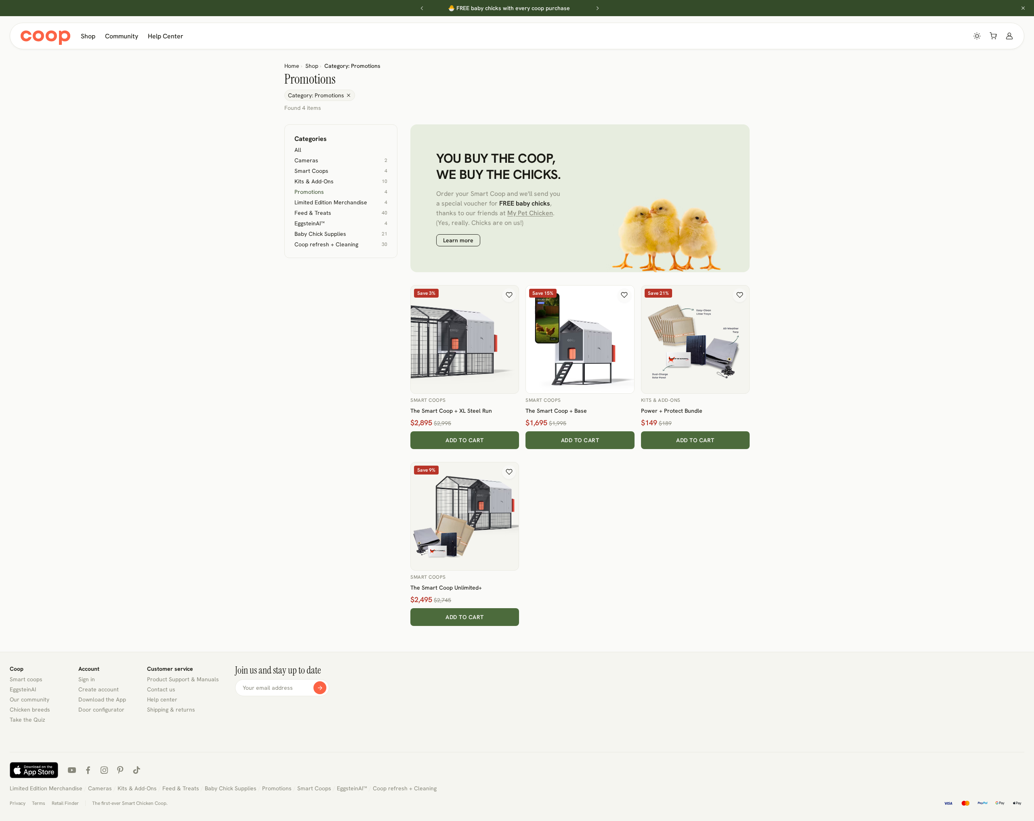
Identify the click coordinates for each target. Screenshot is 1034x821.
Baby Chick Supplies (230, 788)
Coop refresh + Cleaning (405, 788)
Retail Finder (65, 803)
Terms (38, 803)
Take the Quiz (27, 719)
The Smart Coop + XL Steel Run (451, 410)
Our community (29, 699)
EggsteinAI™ (352, 788)
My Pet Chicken (530, 213)
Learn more (458, 240)
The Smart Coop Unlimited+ (446, 587)
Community (121, 36)
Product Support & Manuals (183, 679)
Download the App (102, 699)
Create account (98, 689)
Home (291, 65)
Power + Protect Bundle (671, 410)
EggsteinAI (23, 689)
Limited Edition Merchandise (46, 788)
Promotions (277, 788)
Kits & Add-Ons (661, 400)
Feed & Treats (180, 788)
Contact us (161, 689)
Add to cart (465, 440)
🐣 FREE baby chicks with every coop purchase (509, 8)
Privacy (17, 803)
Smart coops (26, 679)
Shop (88, 36)
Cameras (100, 788)
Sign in (86, 679)
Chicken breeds (30, 709)
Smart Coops (428, 400)
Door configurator (101, 709)
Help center (162, 699)
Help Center (165, 36)
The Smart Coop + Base (556, 410)
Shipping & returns (171, 709)
